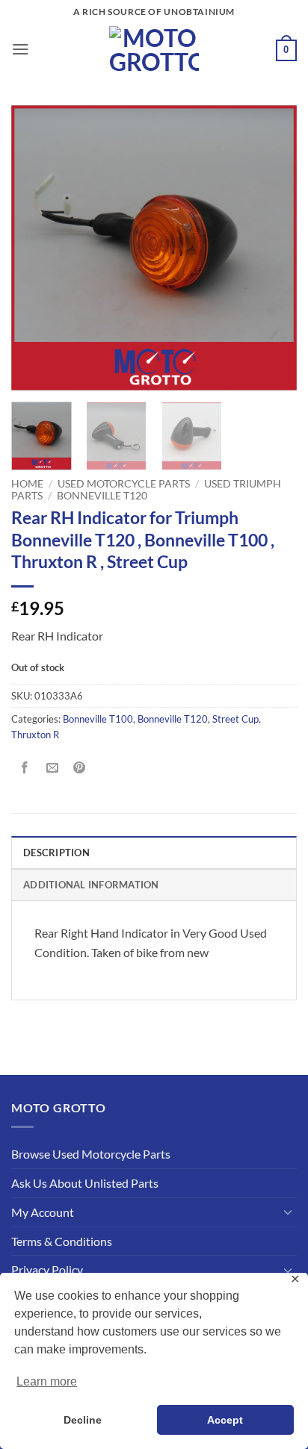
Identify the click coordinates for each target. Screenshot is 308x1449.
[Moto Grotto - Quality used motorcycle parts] (154, 49)
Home (27, 483)
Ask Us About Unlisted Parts (84, 1183)
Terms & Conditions (61, 1241)
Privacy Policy (47, 1269)
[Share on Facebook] (25, 768)
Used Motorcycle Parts (124, 483)
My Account (42, 1212)
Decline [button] (83, 1420)
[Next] (272, 247)
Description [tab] (56, 853)
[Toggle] (288, 1212)
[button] (20, 49)
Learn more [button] (46, 1381)
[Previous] (35, 247)
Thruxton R (35, 735)
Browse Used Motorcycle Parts (90, 1154)
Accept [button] (225, 1420)
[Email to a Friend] (52, 768)
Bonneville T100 (98, 719)
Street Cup (235, 719)
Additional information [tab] (91, 885)
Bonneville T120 (102, 495)
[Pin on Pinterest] (79, 768)
